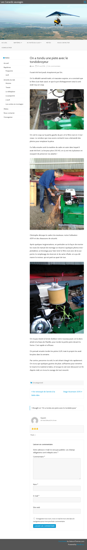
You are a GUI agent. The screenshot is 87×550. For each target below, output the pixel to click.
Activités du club (33, 42)
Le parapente (10, 96)
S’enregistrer (7, 47)
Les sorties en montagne (14, 104)
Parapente (9, 71)
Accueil (4, 42)
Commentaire (39, 457)
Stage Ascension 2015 (72, 392)
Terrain (8, 87)
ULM (7, 75)
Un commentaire (54, 66)
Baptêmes (17, 42)
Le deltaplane (10, 92)
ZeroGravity (62, 541)
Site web (36, 507)
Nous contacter (63, 42)
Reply (32, 435)
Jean (32, 66)
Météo (48, 42)
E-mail (36, 496)
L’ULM (8, 100)
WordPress (80, 544)
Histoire (8, 83)
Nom (35, 484)
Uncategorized (38, 383)
